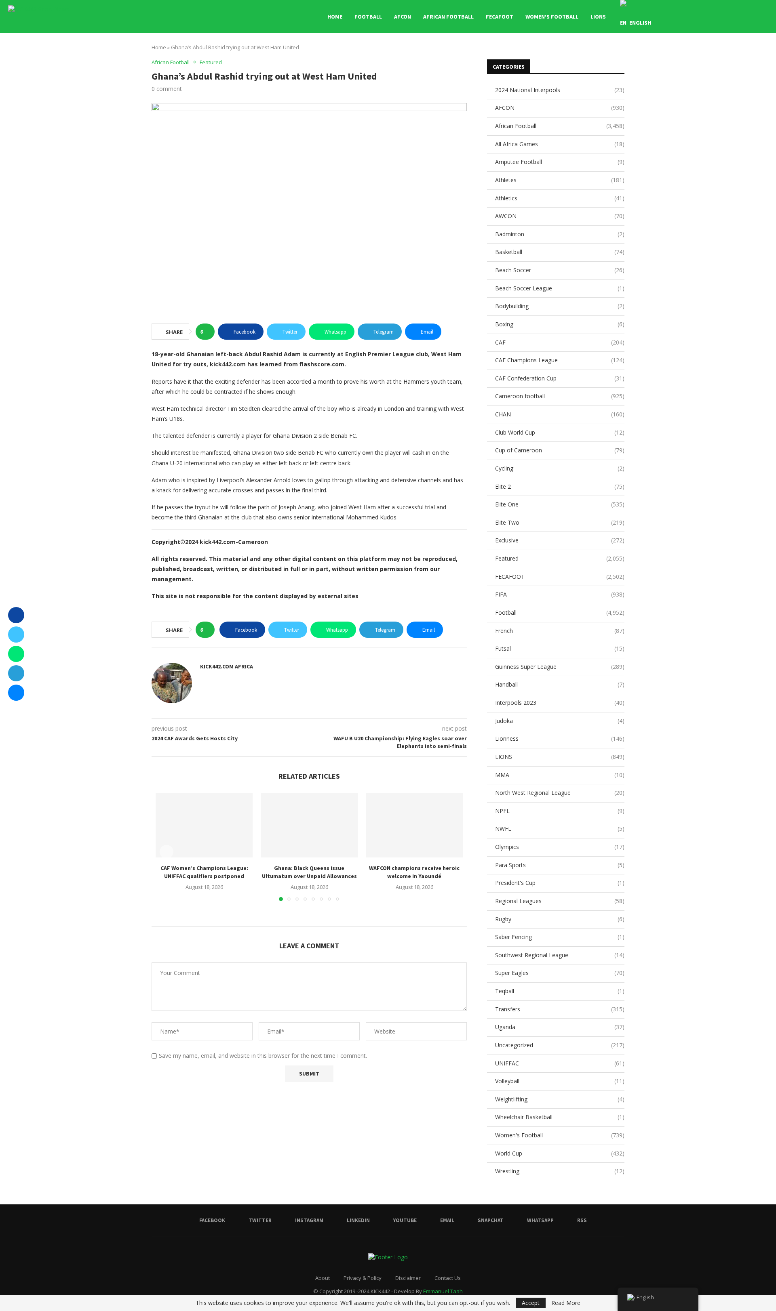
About (322, 1278)
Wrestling (559, 1171)
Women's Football (559, 1135)
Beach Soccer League (559, 288)
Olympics (559, 847)
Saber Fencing (559, 937)
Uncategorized (559, 1045)
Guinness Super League (559, 666)
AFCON (402, 16)
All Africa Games (559, 144)
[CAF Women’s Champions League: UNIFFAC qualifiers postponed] (204, 825)
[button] (166, 852)
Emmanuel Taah (443, 1291)
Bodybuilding (559, 306)
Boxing (559, 324)
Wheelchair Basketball (559, 1117)
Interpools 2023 (559, 702)
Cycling (559, 468)
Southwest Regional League (559, 955)
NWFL (559, 828)
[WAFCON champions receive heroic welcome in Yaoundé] (414, 825)
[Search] (764, 16)
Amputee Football (559, 162)
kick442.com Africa (226, 666)
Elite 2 (559, 486)
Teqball (559, 991)
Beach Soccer (559, 270)
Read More (565, 1303)
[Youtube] (717, 16)
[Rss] (751, 16)
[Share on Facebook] (16, 615)
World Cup (559, 1153)
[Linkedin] (709, 16)
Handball (559, 684)
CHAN (559, 414)
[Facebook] (683, 16)
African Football (448, 16)
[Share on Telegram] (16, 673)
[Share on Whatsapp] (16, 654)
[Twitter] (692, 16)
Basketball (559, 252)
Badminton (559, 234)
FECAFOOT (499, 16)
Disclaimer (408, 1278)
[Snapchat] (734, 16)
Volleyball (559, 1081)
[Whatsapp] (743, 16)
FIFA (559, 594)
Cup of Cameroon (559, 450)
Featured (559, 558)
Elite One (559, 504)
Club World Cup (559, 432)
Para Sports (559, 865)
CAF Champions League (559, 360)
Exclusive (559, 540)
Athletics (559, 198)
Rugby (559, 919)
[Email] (726, 16)
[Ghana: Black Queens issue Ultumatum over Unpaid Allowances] (309, 825)
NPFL (559, 811)
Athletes (559, 180)
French (559, 630)
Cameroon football (559, 396)
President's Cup (559, 883)
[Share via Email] (16, 693)
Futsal (559, 648)
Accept (531, 1303)
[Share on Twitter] (16, 634)
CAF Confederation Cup (559, 378)
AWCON (559, 216)
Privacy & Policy (363, 1278)
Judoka (559, 721)
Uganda (559, 1027)
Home (334, 16)
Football (368, 16)
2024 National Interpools (559, 90)
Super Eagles (559, 973)
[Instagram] (700, 16)
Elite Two (559, 522)
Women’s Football (551, 16)
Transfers (559, 1009)
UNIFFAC (559, 1063)
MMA (559, 775)
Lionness (559, 738)
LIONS (598, 16)
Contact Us (447, 1278)
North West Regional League (559, 792)
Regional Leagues (559, 901)
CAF (559, 342)
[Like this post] (207, 332)
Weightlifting (559, 1099)
